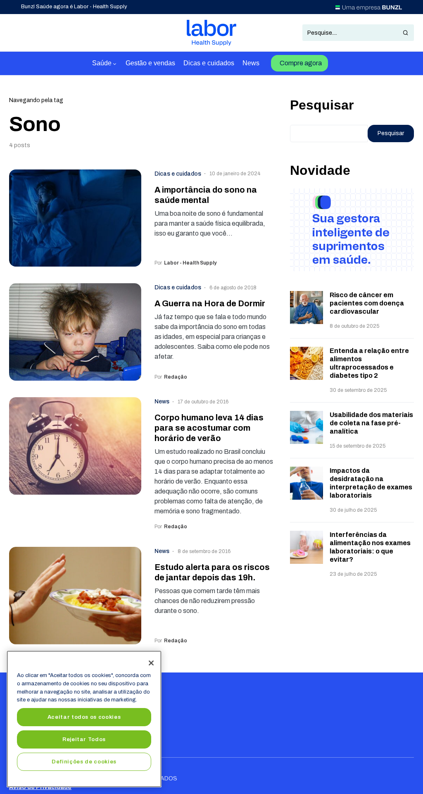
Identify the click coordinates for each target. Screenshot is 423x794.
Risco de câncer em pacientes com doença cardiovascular (367, 303)
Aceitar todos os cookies (84, 717)
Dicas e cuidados (177, 174)
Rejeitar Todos (84, 739)
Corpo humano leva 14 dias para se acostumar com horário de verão (209, 428)
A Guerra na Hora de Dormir (209, 303)
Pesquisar (322, 105)
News (161, 401)
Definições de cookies (84, 761)
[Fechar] (151, 663)
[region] (84, 719)
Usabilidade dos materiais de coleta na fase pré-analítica (371, 423)
